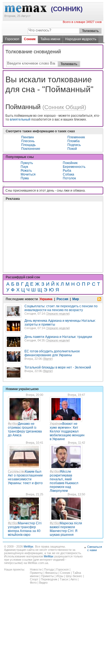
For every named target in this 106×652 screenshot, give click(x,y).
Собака (68, 174)
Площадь (28, 145)
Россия (62, 299)
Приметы (36, 572)
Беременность (74, 167)
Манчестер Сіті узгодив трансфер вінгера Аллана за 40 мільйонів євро (25, 529)
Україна (55, 423)
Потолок (69, 178)
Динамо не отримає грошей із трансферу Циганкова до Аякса (25, 429)
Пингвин (27, 137)
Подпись (74, 145)
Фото (33, 582)
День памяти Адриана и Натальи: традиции (58, 337)
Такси (64, 579)
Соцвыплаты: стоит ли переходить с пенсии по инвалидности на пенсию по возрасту (61, 308)
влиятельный (20, 119)
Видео (43, 582)
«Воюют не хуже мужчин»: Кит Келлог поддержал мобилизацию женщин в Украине (67, 431)
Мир (75, 299)
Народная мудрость (80, 39)
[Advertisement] (46, 223)
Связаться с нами (94, 548)
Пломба (73, 141)
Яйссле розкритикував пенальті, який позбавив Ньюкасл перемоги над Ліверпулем (64, 481)
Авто (73, 579)
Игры (59, 576)
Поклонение (30, 149)
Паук (24, 167)
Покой (72, 149)
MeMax (28, 546)
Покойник (70, 163)
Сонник (30, 39)
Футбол (13, 423)
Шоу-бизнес (74, 576)
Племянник (76, 137)
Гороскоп (12, 39)
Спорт (34, 579)
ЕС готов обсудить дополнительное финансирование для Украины (52, 353)
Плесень (28, 141)
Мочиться (28, 174)
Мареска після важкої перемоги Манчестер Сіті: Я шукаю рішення (66, 529)
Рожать (26, 170)
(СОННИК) (67, 9)
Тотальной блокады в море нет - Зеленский (57, 367)
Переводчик (49, 579)
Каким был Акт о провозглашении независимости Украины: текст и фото (25, 477)
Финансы (51, 572)
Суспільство (16, 471)
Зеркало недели (58, 313)
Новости (36, 569)
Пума (25, 178)
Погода (49, 569)
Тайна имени (50, 39)
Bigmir (48, 358)
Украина (45, 299)
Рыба (67, 170)
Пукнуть (27, 163)
